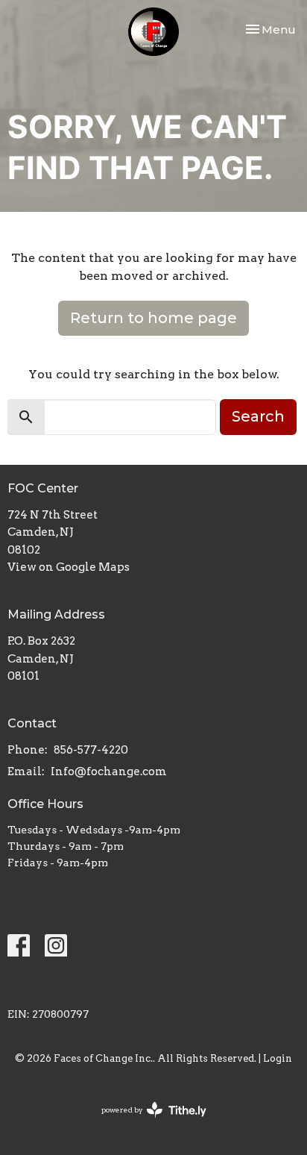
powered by (146, 1122)
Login (277, 1058)
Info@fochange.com (109, 771)
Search (258, 416)
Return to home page (153, 318)
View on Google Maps (68, 567)
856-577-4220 (91, 750)
